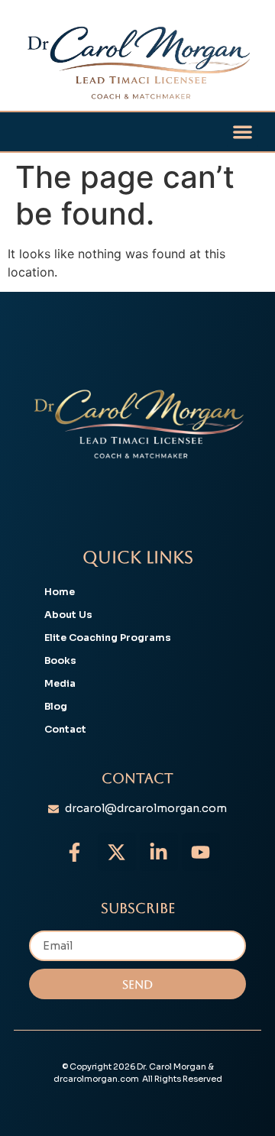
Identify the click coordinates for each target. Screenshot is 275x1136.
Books (60, 661)
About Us (68, 615)
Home (59, 592)
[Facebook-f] (75, 852)
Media (60, 684)
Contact (65, 729)
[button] (242, 131)
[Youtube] (201, 852)
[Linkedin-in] (159, 852)
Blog (55, 707)
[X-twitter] (117, 852)
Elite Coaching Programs (107, 638)
